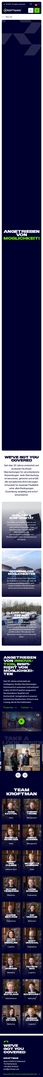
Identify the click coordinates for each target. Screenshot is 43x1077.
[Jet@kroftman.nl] (9, 974)
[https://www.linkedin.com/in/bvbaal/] (34, 948)
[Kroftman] (12, 10)
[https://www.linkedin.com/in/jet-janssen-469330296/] (13, 974)
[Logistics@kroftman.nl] (11, 948)
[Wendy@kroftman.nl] (11, 870)
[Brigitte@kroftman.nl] (11, 999)
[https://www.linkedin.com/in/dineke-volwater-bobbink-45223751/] (34, 845)
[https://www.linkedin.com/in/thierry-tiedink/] (34, 819)
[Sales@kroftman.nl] (32, 870)
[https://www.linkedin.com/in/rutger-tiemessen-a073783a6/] (13, 896)
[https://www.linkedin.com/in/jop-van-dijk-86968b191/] (34, 922)
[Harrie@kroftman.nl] (11, 922)
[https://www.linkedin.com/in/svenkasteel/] (13, 819)
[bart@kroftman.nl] (30, 948)
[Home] (3, 17)
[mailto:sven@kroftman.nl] (9, 819)
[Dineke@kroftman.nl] (30, 845)
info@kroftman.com (11, 1069)
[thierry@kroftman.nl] (30, 819)
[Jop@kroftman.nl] (30, 922)
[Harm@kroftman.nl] (32, 896)
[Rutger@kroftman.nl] (9, 896)
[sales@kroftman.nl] (11, 845)
